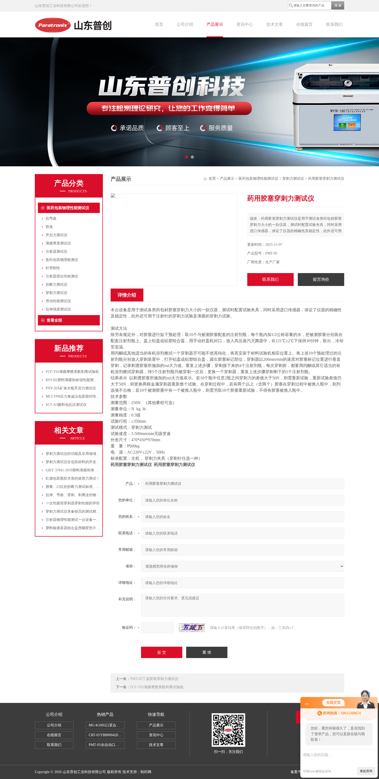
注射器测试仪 (56, 251)
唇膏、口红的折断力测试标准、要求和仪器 (80, 487)
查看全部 (54, 320)
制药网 (146, 772)
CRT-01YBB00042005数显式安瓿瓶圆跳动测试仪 (107, 735)
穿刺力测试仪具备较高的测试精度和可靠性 (80, 511)
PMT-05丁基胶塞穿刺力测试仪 (154, 679)
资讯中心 (244, 24)
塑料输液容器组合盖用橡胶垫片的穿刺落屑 (80, 528)
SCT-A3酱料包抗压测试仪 (66, 405)
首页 (159, 24)
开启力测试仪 (56, 235)
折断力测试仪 (56, 284)
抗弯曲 (51, 218)
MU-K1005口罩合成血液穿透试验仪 (107, 725)
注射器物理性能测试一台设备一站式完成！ (80, 520)
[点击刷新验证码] (192, 627)
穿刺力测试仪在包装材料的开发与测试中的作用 (83, 462)
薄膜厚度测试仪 (58, 243)
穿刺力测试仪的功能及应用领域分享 (74, 454)
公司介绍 (185, 24)
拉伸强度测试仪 (58, 309)
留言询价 (321, 279)
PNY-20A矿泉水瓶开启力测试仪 (71, 388)
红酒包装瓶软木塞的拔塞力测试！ (73, 478)
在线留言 (304, 24)
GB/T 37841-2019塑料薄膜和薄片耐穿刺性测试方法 (86, 470)
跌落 (49, 227)
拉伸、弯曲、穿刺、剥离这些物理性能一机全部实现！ (89, 495)
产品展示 (215, 24)
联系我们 (334, 24)
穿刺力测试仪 (56, 293)
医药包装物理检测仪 (62, 260)
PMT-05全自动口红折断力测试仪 (107, 745)
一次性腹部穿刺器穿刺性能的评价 (73, 503)
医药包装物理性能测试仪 (68, 208)
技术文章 (274, 24)
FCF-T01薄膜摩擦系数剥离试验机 (72, 372)
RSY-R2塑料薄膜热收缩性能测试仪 (73, 380)
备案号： (298, 772)
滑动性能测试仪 (58, 301)
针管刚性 (53, 268)
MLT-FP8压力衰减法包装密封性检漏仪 (76, 396)
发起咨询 (366, 771)
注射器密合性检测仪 (62, 276)
